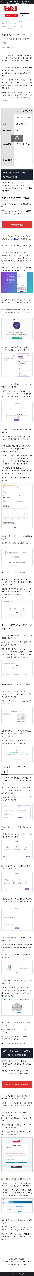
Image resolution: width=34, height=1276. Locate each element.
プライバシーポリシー (10, 1262)
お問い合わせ (22, 1264)
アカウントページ (7, 1183)
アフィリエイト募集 (24, 1262)
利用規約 (22, 1259)
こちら (16, 239)
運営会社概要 (13, 1259)
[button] (28, 8)
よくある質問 (12, 1264)
